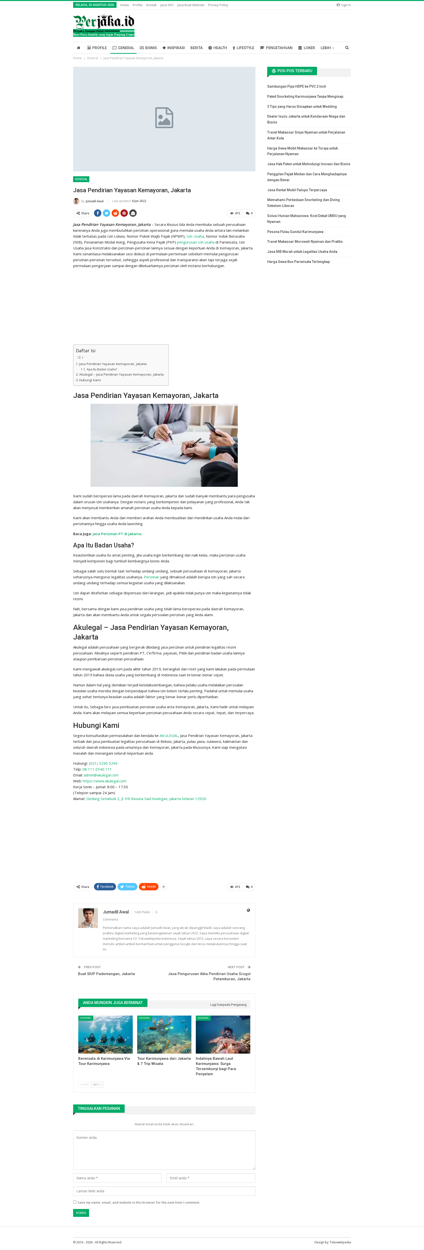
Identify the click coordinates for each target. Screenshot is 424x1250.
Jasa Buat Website (190, 5)
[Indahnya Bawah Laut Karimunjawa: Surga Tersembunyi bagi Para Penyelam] (223, 1035)
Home (124, 5)
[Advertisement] (164, 307)
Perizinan (151, 576)
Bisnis (151, 48)
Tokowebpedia (340, 1242)
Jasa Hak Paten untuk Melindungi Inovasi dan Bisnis (308, 164)
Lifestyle (245, 48)
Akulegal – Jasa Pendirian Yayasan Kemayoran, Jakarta (121, 374)
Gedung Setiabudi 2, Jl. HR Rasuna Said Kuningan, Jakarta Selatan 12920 (146, 798)
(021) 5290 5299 (103, 763)
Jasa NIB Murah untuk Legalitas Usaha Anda (302, 252)
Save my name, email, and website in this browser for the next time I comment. (139, 1202)
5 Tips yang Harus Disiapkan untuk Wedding (302, 107)
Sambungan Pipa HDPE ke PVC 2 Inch (296, 86)
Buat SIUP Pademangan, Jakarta (106, 974)
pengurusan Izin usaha (195, 242)
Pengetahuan (279, 48)
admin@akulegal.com (101, 775)
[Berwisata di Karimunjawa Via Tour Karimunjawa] (105, 1035)
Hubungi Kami (90, 380)
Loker (309, 48)
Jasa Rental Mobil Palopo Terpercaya (297, 190)
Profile (138, 5)
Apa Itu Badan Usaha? (102, 369)
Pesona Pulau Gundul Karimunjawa (295, 232)
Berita (196, 48)
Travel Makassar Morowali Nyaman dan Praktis (305, 242)
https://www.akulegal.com (104, 780)
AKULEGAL (169, 735)
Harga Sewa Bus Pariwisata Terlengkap (298, 262)
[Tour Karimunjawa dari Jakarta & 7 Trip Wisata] (164, 1035)
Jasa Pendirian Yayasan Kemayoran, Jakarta (113, 364)
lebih (326, 48)
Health (220, 48)
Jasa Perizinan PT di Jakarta (117, 533)
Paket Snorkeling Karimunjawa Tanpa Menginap (305, 96)
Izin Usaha (195, 236)
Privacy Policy (218, 5)
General (126, 48)
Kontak (151, 5)
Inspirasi (176, 48)
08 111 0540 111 (97, 769)
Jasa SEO (167, 5)
